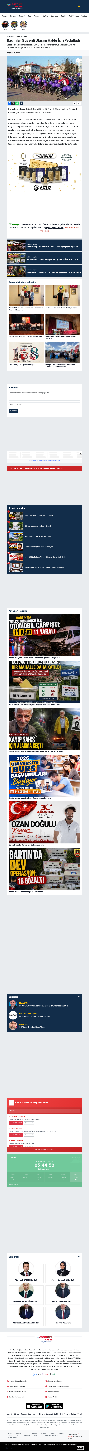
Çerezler (9, 1448)
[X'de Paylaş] (13, 103)
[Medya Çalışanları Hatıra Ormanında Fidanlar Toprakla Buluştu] (62, 353)
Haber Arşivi (52, 1397)
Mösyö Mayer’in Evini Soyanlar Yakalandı (35, 1016)
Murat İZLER (24, 1024)
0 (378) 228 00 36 (17, 1135)
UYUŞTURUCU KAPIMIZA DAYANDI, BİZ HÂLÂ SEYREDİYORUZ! (43, 1006)
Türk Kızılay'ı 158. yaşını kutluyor (22, 365)
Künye (36, 1435)
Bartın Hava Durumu (55, 1381)
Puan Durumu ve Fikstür (17, 1391)
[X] (38, 1374)
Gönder (13, 411)
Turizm (84, 16)
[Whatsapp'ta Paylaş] (17, 103)
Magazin (27, 1435)
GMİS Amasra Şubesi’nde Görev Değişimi (25, 336)
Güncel (13, 16)
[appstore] (34, 1406)
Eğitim (45, 16)
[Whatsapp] (54, 1374)
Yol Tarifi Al (29, 1123)
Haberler (10, 36)
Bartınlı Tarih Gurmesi (29, 1014)
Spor (30, 16)
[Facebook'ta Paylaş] (9, 103)
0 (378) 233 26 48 (17, 1123)
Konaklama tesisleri (52, 1435)
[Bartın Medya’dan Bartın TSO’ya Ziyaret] (62, 296)
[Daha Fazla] (21, 103)
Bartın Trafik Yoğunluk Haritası (58, 1386)
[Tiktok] (50, 1374)
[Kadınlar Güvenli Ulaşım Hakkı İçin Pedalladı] (44, 78)
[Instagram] (42, 1374)
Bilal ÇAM (23, 1003)
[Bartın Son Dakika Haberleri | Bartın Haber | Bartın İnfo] (15, 7)
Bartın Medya (12, 1437)
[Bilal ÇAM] (13, 1004)
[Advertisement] (44, 207)
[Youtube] (46, 1374)
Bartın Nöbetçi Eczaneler (18, 1381)
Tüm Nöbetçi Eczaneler (45, 1149)
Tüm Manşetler (53, 1391)
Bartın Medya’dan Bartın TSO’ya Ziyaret (61, 308)
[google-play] (54, 1406)
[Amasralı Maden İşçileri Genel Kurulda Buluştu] (62, 324)
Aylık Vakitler (14, 1184)
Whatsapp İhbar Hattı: (43, 228)
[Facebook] (35, 1374)
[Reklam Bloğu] (44, 172)
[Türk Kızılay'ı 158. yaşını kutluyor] (26, 353)
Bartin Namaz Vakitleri (17, 1386)
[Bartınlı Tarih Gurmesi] (13, 1015)
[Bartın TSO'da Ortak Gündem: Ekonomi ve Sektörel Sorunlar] (26, 296)
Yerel (79, 1414)
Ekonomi (54, 16)
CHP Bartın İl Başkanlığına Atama (32, 1027)
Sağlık (63, 16)
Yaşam (37, 16)
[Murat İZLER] (13, 1026)
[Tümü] (79, 997)
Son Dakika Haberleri (16, 1397)
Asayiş (4, 16)
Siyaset (22, 16)
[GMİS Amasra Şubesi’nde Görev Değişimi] (26, 324)
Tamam (80, 1447)
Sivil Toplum (74, 16)
